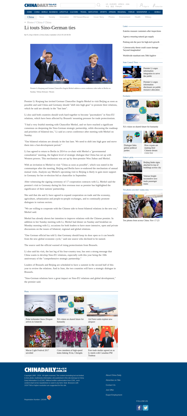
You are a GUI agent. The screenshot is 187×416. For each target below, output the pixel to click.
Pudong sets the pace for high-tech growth (141, 42)
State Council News (130, 62)
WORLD (44, 12)
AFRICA (121, 4)
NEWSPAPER (142, 12)
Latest (125, 26)
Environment (124, 17)
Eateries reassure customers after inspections (142, 31)
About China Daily (113, 375)
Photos (112, 17)
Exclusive (126, 96)
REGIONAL (122, 12)
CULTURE (74, 12)
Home (30, 22)
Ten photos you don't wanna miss (136, 190)
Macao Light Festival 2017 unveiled (37, 351)
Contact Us (110, 385)
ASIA (127, 4)
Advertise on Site (113, 380)
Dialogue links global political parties (130, 148)
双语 (112, 7)
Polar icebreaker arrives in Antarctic (39, 320)
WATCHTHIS (93, 12)
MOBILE (157, 12)
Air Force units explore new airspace (100, 320)
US (107, 4)
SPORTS (103, 12)
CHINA (37, 12)
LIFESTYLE (63, 12)
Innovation (64, 17)
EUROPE (113, 4)
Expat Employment (114, 395)
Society (52, 17)
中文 (107, 7)
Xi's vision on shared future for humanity (70, 320)
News (41, 17)
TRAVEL (83, 12)
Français (118, 6)
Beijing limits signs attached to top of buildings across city (152, 165)
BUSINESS (53, 12)
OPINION (112, 12)
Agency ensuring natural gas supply (138, 36)
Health (137, 17)
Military (148, 17)
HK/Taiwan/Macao (81, 17)
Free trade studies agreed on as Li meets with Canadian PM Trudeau (101, 353)
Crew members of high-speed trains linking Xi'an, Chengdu (69, 351)
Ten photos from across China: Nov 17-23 (141, 220)
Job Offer (110, 390)
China (39, 22)
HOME (29, 12)
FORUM (131, 12)
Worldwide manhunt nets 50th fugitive (139, 55)
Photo (26, 292)
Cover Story (99, 17)
